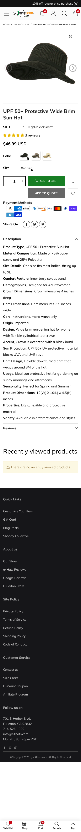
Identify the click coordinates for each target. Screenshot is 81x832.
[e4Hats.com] (25, 13)
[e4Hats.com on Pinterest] (10, 748)
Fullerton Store (13, 586)
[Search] (64, 13)
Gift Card (9, 519)
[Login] (53, 13)
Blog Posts (10, 528)
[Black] (24, 155)
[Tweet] (34, 224)
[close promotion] (76, 3)
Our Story (10, 561)
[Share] (26, 224)
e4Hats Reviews (14, 569)
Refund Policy (13, 628)
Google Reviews (14, 578)
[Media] (70, 36)
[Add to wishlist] (73, 193)
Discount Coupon (15, 686)
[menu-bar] (8, 13)
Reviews (9, 428)
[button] (8, 68)
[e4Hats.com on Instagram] (15, 748)
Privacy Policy (13, 611)
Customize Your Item (18, 511)
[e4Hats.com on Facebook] (4, 748)
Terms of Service (14, 619)
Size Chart (10, 678)
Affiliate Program (15, 694)
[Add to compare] (73, 181)
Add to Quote (46, 193)
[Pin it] (42, 224)
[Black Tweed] (35, 155)
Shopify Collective (16, 536)
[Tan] (47, 155)
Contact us (10, 670)
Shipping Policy (14, 636)
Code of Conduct (15, 644)
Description (12, 239)
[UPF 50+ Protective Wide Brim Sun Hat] (40, 66)
